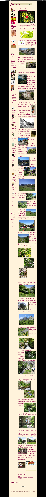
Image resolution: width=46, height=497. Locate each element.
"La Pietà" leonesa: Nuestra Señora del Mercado (14, 100)
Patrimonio (14, 63)
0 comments (24, 474)
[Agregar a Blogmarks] (20, 478)
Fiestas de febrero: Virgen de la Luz (14, 101)
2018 (12, 208)
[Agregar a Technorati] (24, 477)
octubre (13, 213)
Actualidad (12, 57)
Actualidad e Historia (13, 59)
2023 (12, 204)
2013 (12, 222)
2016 (12, 210)
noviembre (13, 212)
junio (12, 215)
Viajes (15, 65)
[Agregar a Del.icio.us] (30, 477)
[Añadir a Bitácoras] (27, 477)
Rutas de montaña (21, 475)
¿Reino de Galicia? (15, 108)
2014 (12, 221)
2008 (12, 226)
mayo (12, 218)
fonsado (15, 4)
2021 (12, 206)
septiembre (13, 214)
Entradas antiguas (34, 479)
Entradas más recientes (20, 479)
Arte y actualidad (13, 60)
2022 (12, 205)
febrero (13, 220)
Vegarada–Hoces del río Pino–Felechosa (13, 217)
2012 (12, 223)
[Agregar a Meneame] (20, 477)
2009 (12, 225)
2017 (12, 209)
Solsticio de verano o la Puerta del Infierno (14, 98)
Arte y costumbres (13, 61)
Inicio (27, 479)
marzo (12, 219)
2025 (12, 203)
